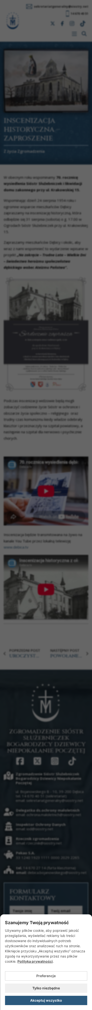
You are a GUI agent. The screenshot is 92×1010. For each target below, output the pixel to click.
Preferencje (46, 976)
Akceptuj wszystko (46, 1000)
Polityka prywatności (35, 961)
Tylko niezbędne (46, 988)
